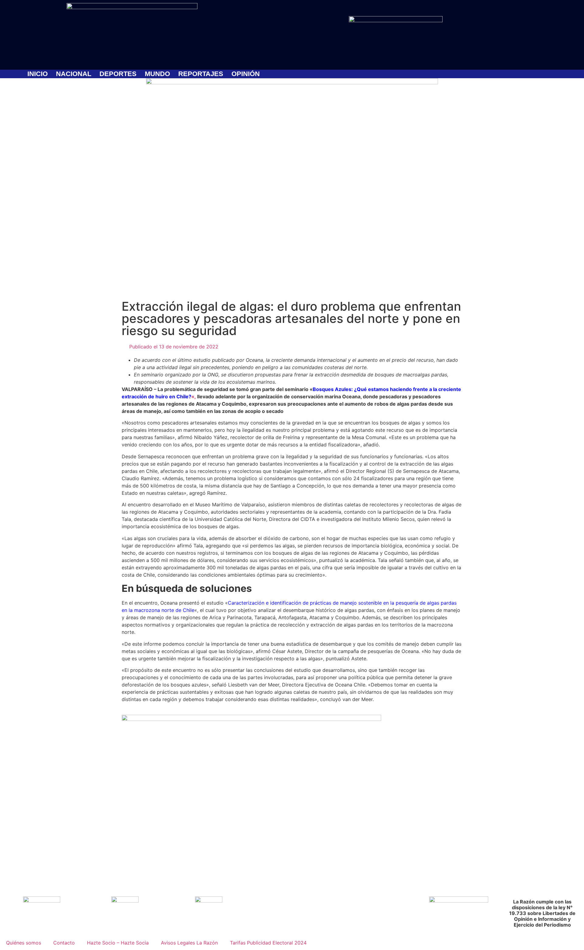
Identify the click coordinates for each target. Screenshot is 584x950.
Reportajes (200, 74)
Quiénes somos (23, 943)
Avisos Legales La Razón (189, 943)
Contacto (64, 943)
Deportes (118, 74)
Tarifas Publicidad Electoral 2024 (268, 943)
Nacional (73, 74)
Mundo (157, 74)
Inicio (37, 74)
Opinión (245, 74)
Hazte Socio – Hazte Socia (118, 943)
